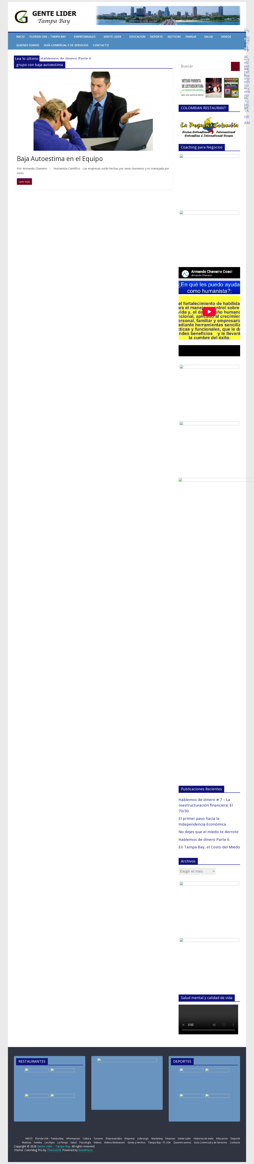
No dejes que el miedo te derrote (209, 831)
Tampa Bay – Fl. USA (159, 1142)
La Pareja (62, 1142)
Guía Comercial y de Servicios (66, 45)
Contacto (101, 45)
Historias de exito (204, 1138)
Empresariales (84, 36)
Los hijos (50, 1142)
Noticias (174, 36)
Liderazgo (143, 1138)
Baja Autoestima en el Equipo (60, 158)
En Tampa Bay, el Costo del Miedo (209, 847)
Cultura (87, 1138)
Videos (226, 36)
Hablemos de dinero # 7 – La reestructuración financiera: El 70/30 (206, 805)
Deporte (156, 36)
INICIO (20, 36)
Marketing (157, 1138)
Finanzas (170, 1138)
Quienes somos (27, 45)
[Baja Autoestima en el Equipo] (93, 74)
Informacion (73, 1138)
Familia (191, 36)
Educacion (137, 36)
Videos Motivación (114, 1142)
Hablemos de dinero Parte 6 (65, 58)
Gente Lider (112, 36)
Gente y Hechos (136, 1142)
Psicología (85, 1142)
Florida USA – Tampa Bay (48, 36)
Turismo (98, 1138)
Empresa (130, 1138)
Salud (208, 36)
